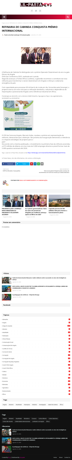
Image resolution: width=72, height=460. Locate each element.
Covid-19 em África (36, 368)
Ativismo (36, 329)
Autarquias (36, 336)
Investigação (42, 404)
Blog (9, 457)
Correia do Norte (36, 352)
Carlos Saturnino (53, 418)
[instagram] (40, 10)
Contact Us (67, 457)
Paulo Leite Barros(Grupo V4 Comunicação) (17, 35)
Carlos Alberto (42, 418)
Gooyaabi (22, 457)
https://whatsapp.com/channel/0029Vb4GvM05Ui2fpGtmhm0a (46, 153)
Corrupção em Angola (36, 358)
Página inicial (5, 23)
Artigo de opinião (36, 326)
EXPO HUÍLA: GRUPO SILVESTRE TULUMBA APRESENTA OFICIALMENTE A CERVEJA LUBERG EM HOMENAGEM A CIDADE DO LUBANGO (40, 287)
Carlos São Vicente (8, 421)
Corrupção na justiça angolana (36, 362)
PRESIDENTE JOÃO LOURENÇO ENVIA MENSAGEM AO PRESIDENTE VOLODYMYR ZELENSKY (11, 211)
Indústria (34, 404)
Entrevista (36, 384)
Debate (36, 375)
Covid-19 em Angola (36, 365)
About (60, 457)
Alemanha (36, 319)
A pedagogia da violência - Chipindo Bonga (25, 295)
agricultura (36, 388)
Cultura (36, 371)
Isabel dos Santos (53, 404)
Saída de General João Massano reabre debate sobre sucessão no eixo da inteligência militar (39, 279)
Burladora (26, 418)
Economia (36, 381)
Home (55, 457)
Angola (36, 322)
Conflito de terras (36, 349)
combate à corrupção (38, 421)
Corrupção (36, 355)
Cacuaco (34, 418)
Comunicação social (36, 342)
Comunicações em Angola (36, 345)
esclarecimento (36, 391)
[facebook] (31, 10)
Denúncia (36, 378)
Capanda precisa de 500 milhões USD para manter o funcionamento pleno (58, 210)
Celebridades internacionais (22, 421)
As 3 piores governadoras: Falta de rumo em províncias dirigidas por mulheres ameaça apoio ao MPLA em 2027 (36, 211)
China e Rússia (36, 339)
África (36, 394)
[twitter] (36, 10)
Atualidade (36, 332)
